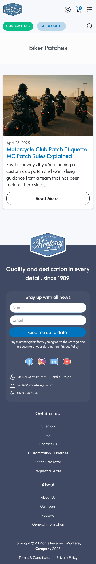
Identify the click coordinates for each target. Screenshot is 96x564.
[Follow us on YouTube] (66, 361)
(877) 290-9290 (27, 393)
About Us (48, 497)
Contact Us (48, 444)
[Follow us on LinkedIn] (54, 361)
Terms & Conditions (34, 557)
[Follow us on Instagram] (41, 361)
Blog (48, 435)
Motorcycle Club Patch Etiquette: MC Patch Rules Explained (47, 152)
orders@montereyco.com (35, 385)
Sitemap (48, 426)
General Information (48, 524)
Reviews (48, 515)
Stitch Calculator (48, 462)
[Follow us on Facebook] (29, 361)
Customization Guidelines (48, 453)
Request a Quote (48, 471)
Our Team (48, 506)
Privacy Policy (67, 557)
